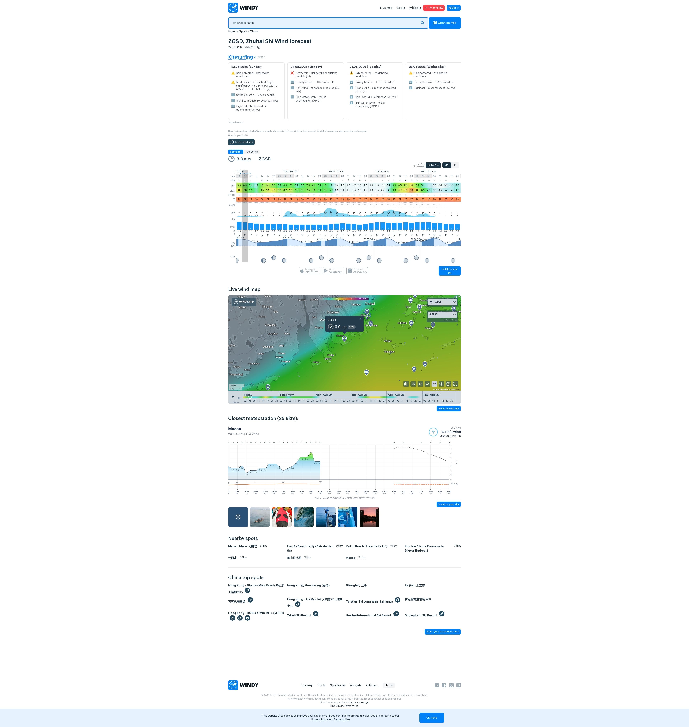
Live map (386, 7)
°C (234, 199)
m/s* (233, 190)
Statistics (252, 152)
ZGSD (265, 158)
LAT (233, 245)
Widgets (415, 7)
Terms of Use (342, 719)
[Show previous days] (238, 398)
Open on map (447, 23)
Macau (234, 428)
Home (232, 31)
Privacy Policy (337, 706)
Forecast (236, 152)
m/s (247, 158)
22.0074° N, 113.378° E (242, 47)
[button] (259, 47)
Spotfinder (338, 685)
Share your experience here (442, 632)
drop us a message (358, 702)
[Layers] (406, 384)
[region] (344, 342)
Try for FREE (435, 8)
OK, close (431, 717)
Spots (401, 7)
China (254, 31)
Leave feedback (244, 142)
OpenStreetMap (442, 389)
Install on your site (450, 271)
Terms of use (351, 706)
